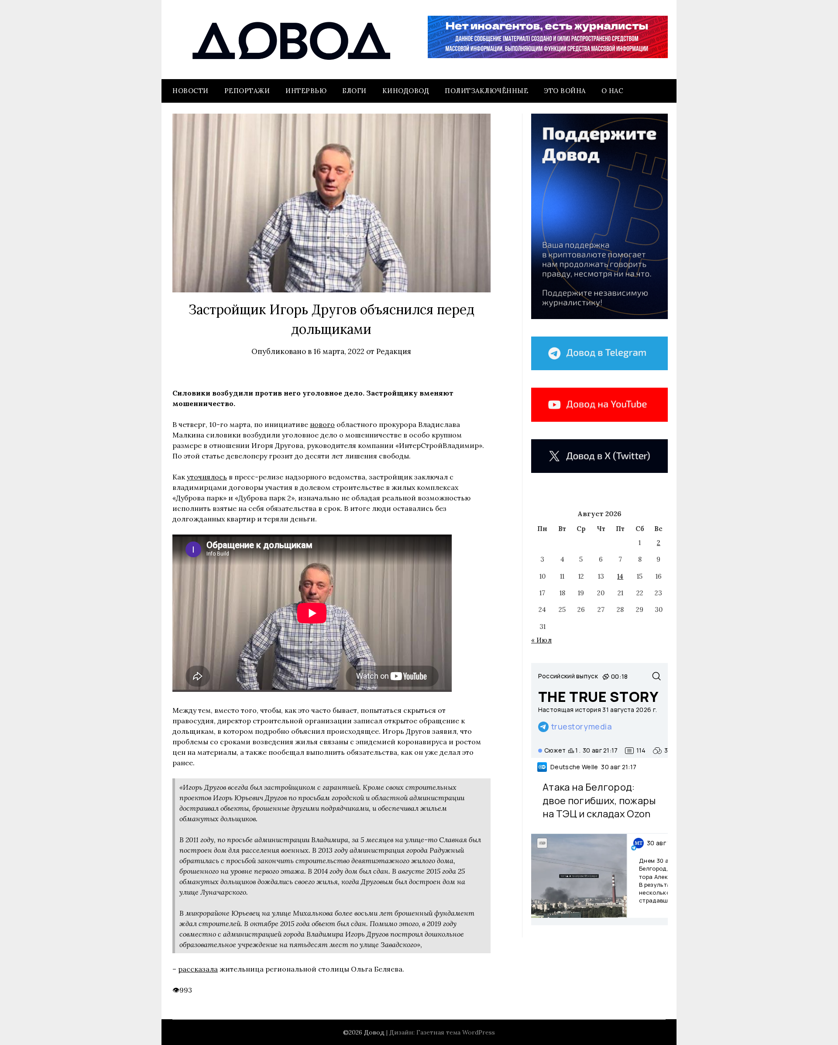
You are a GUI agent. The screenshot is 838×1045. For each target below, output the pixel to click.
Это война (565, 91)
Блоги (354, 91)
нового (322, 424)
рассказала (198, 969)
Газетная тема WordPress (455, 1032)
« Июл (541, 640)
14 (620, 576)
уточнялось (207, 476)
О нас (612, 91)
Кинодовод (405, 91)
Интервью (305, 91)
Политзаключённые (486, 91)
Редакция (393, 351)
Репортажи (247, 91)
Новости (190, 91)
